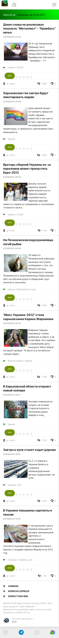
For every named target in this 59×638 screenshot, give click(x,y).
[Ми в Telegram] (21, 632)
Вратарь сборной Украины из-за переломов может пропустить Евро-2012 (27, 169)
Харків (11, 67)
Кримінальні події (26, 289)
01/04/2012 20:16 (12, 323)
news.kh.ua (9, 14)
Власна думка (15, 360)
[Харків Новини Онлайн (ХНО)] (4, 4)
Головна (12, 559)
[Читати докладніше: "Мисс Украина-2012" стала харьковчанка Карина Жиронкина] (10, 369)
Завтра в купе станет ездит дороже (29, 450)
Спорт (20, 67)
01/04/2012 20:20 (12, 248)
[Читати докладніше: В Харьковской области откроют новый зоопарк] (10, 432)
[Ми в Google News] (52, 632)
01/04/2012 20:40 (12, 101)
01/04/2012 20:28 (12, 177)
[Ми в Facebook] (36, 632)
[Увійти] (14, 4)
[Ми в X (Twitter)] (5, 632)
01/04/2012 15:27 (11, 395)
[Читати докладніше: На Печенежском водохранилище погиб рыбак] (10, 297)
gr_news (10, 83)
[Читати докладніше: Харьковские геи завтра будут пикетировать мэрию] (10, 147)
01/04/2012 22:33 (12, 37)
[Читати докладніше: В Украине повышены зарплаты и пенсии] (10, 568)
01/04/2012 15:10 (11, 519)
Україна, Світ (15, 485)
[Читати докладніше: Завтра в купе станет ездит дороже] (10, 493)
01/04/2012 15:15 (11, 454)
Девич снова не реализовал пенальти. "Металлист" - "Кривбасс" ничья (29, 28)
